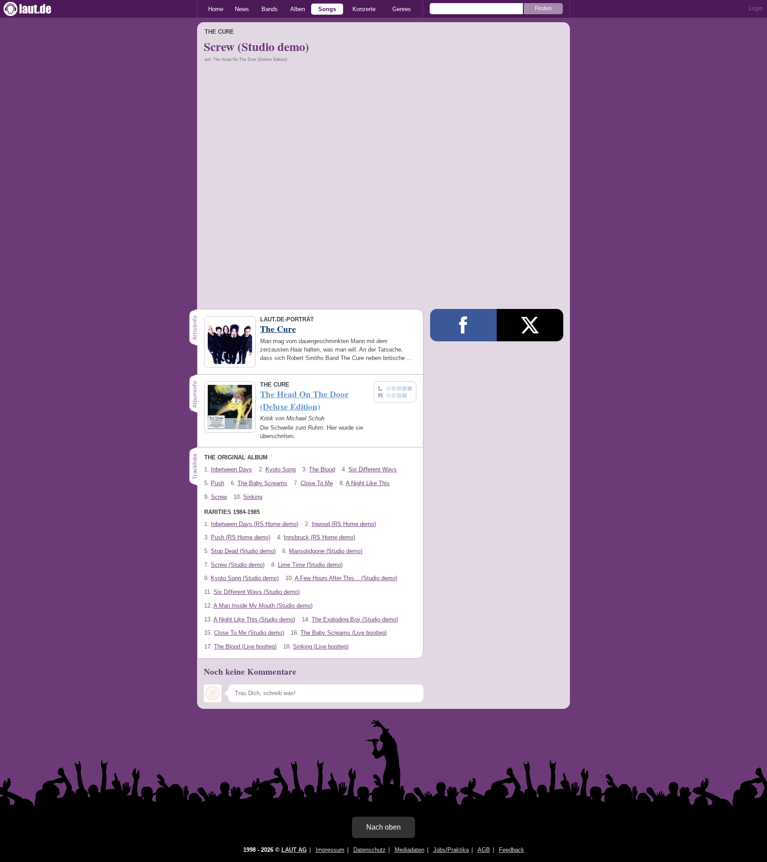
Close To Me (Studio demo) (249, 632)
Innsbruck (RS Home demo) (319, 537)
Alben (297, 9)
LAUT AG (294, 849)
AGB (484, 849)
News (242, 9)
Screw (219, 497)
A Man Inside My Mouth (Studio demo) (262, 605)
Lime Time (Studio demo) (310, 564)
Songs (327, 9)
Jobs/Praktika (451, 849)
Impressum (330, 849)
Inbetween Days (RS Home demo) (254, 524)
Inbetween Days (231, 469)
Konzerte (364, 9)
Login (756, 8)
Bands (269, 9)
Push (217, 483)
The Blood (322, 469)
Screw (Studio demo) (238, 564)
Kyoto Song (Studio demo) (245, 578)
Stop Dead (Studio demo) (243, 551)
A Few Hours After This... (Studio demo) (346, 578)
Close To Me (316, 483)
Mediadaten (409, 849)
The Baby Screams (262, 483)
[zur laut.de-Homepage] (35, 9)
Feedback (511, 849)
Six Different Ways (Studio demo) (256, 592)
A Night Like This (368, 483)
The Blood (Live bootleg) (245, 646)
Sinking (252, 497)
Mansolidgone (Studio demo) (325, 551)
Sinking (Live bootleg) (320, 646)
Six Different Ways (372, 469)
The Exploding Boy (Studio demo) (355, 619)
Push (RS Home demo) (240, 537)
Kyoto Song (280, 469)
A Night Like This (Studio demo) (254, 619)
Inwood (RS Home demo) (344, 524)
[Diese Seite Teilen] (463, 325)
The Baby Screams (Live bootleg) (343, 632)
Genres (401, 9)
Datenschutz (369, 849)
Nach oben (383, 827)
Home (215, 9)
